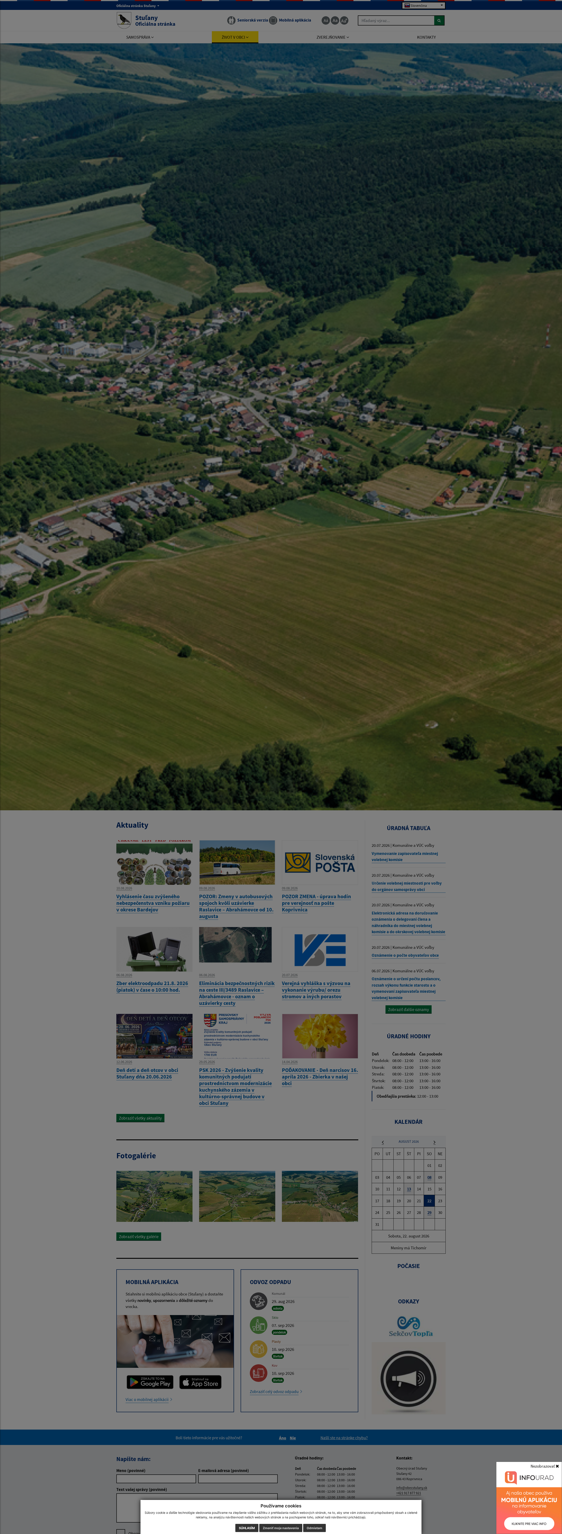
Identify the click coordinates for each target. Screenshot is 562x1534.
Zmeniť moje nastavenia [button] (281, 1528)
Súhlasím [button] (247, 1528)
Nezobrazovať (543, 1466)
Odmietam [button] (314, 1528)
